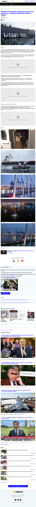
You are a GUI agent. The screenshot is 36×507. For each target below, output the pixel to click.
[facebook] (2, 20)
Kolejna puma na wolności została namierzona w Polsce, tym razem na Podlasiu (19, 476)
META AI (20, 319)
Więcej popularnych (5, 444)
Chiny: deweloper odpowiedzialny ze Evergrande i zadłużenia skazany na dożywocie (20, 471)
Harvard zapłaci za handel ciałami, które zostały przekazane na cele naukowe (19, 466)
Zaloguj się (27, 1)
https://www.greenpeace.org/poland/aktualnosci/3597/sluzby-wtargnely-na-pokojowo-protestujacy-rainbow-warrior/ (15, 302)
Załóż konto (32, 1)
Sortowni (12, 308)
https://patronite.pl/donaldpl (10, 277)
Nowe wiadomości (4, 482)
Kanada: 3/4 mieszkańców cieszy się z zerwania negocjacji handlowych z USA (19, 460)
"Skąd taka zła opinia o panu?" (30, 320)
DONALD (2, 8)
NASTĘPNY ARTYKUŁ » (23, 486)
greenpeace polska (4, 17)
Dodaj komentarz (4, 324)
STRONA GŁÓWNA (12, 486)
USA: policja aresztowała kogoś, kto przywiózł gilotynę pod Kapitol (17, 450)
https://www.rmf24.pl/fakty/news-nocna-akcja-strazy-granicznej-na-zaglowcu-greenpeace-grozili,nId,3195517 (14, 299)
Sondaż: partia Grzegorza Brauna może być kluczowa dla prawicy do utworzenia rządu (20, 455)
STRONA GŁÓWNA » (5, 293)
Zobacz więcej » (24, 359)
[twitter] (4, 20)
